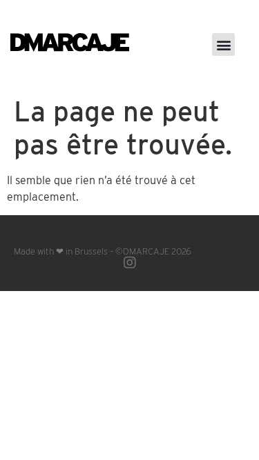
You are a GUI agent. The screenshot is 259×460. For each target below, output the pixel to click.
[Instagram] (130, 263)
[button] (223, 44)
